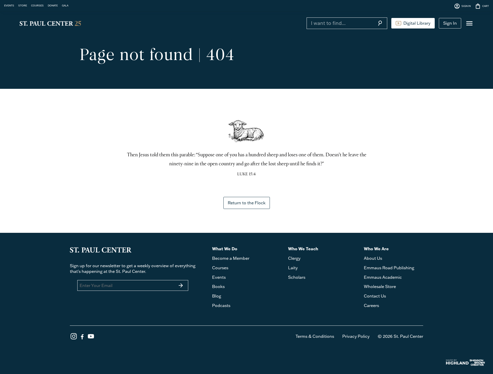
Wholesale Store (380, 286)
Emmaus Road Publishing (389, 267)
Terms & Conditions (315, 336)
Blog (216, 296)
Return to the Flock (247, 202)
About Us (373, 258)
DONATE (53, 5)
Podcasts (221, 305)
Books (218, 286)
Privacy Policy (355, 336)
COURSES (37, 5)
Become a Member (230, 258)
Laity (293, 267)
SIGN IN (462, 6)
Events (219, 277)
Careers (371, 305)
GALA (65, 5)
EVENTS (9, 5)
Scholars (296, 277)
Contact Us (375, 296)
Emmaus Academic (383, 277)
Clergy (294, 258)
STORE (22, 5)
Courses (220, 267)
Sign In (450, 23)
